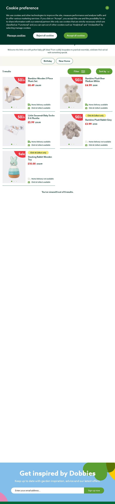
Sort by (102, 71)
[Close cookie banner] (107, 8)
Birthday (48, 61)
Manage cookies (16, 35)
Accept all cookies (76, 36)
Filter (76, 71)
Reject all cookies (45, 36)
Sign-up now (94, 490)
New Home (64, 61)
